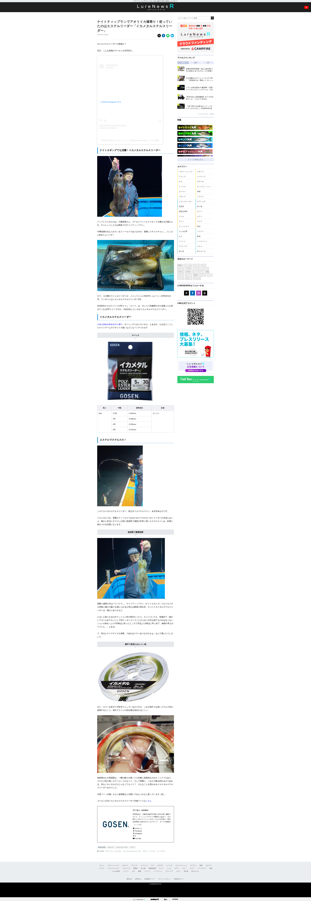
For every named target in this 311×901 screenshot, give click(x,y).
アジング (182, 177)
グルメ (199, 246)
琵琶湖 (181, 206)
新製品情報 (101, 847)
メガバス (202, 275)
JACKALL (181, 272)
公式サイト (139, 828)
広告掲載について (149, 879)
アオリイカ (109, 851)
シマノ (210, 275)
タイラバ (182, 191)
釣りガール (201, 251)
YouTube (138, 838)
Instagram (138, 833)
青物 (198, 191)
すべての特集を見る (195, 159)
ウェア (199, 221)
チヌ (180, 181)
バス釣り (188, 268)
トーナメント (202, 241)
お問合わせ (138, 879)
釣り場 (199, 206)
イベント (182, 241)
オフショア (201, 201)
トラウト (200, 196)
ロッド (199, 211)
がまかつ (188, 278)
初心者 (181, 251)
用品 (198, 226)
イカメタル (117, 851)
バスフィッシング (185, 172)
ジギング (182, 196)
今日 (183, 63)
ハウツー (200, 231)
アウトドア (183, 246)
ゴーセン (153, 851)
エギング (111, 847)
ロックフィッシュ (204, 186)
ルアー (199, 216)
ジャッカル (187, 265)
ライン (132, 847)
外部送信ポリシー (179, 879)
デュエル (180, 278)
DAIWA (188, 272)
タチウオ (200, 181)
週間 (195, 63)
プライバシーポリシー (164, 879)
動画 (198, 236)
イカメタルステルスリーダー (109, 324)
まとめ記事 (183, 231)
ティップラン (161, 851)
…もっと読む (137, 824)
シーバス (182, 186)
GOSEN (101, 851)
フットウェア (184, 226)
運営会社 (129, 879)
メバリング (201, 177)
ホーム (102, 865)
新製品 (180, 265)
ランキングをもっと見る (206, 114)
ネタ (180, 236)
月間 (208, 63)
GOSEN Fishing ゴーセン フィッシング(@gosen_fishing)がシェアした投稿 (130, 140)
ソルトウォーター (122, 847)
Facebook (138, 831)
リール (181, 216)
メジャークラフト (198, 272)
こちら (149, 801)
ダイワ (203, 265)
